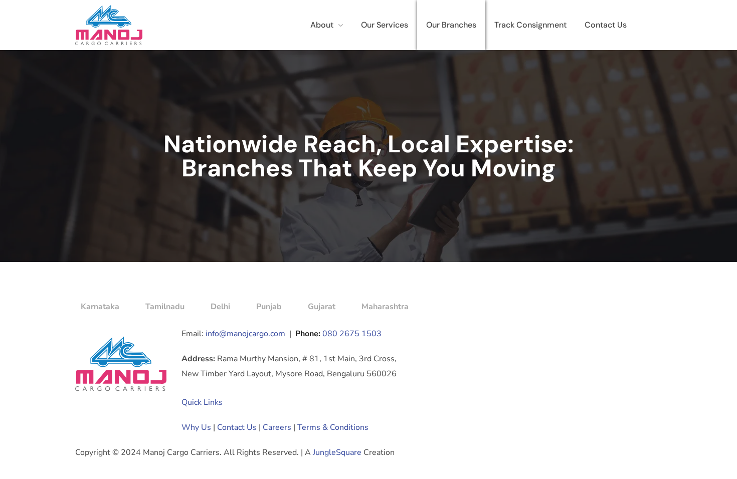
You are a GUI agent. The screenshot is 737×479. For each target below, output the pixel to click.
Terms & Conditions (332, 427)
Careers (277, 427)
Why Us (196, 427)
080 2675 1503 (352, 333)
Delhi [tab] (220, 306)
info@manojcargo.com (245, 333)
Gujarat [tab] (321, 306)
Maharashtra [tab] (385, 306)
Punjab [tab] (269, 306)
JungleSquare (337, 452)
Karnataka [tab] (100, 306)
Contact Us (237, 427)
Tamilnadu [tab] (165, 306)
